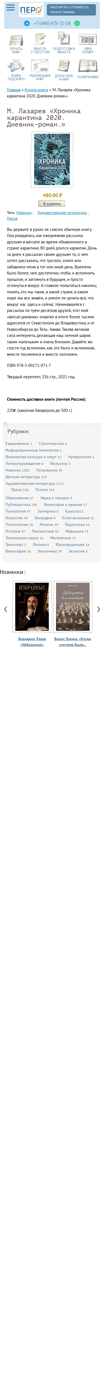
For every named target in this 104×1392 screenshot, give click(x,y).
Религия (49, 524)
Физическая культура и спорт (34, 456)
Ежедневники (19, 443)
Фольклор (60, 463)
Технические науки (25, 537)
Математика (63, 537)
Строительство (53, 443)
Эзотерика (48, 511)
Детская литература (26, 476)
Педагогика (77, 524)
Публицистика (21, 504)
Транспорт (16, 544)
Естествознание (78, 517)
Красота (74, 511)
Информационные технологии (34, 450)
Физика (41, 544)
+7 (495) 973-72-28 (52, 23)
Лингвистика (45, 531)
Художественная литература (35, 483)
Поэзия (45, 489)
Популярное (49, 470)
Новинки (18, 470)
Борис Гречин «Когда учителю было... (72, 641)
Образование (20, 497)
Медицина (76, 531)
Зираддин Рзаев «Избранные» (32, 641)
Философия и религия (65, 504)
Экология (78, 551)
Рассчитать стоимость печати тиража (69, 10)
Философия (18, 551)
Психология (18, 511)
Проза (20, 489)
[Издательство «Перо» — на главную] (31, 10)
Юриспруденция (72, 544)
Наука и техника (56, 497)
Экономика (49, 551)
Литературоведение (25, 463)
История (15, 531)
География (45, 517)
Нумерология (81, 456)
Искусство (17, 517)
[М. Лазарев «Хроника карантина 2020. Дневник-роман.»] (52, 183)
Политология (19, 524)
